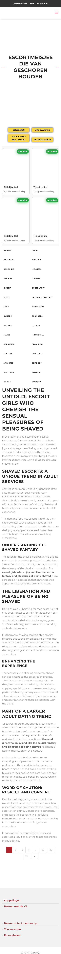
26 (51, 849)
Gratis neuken (20, 3)
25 (43, 849)
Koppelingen (12, 900)
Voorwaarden (12, 929)
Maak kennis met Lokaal (19, 138)
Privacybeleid (12, 935)
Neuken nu (42, 3)
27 (26, 856)
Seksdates (19, 130)
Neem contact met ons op (20, 923)
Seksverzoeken (42, 140)
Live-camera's (42, 130)
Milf (32, 3)
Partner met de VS (15, 906)
